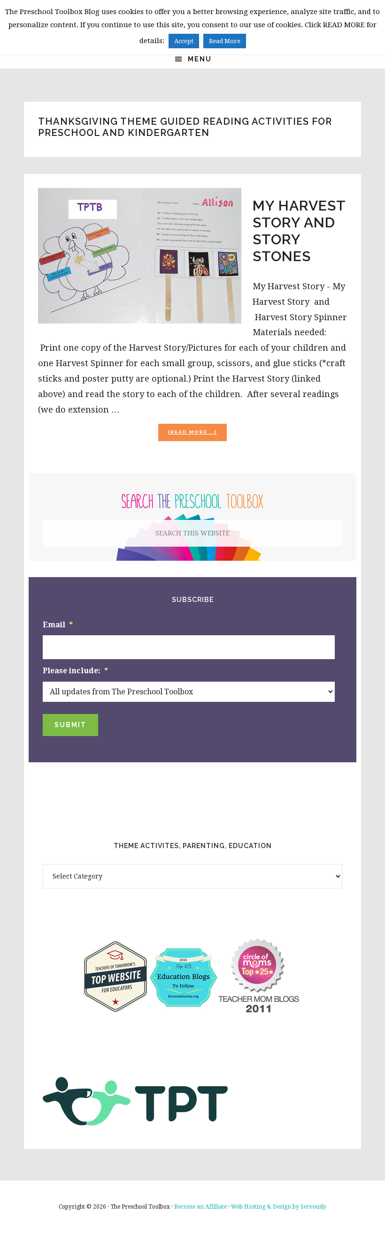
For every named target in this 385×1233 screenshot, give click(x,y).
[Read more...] (197, 435)
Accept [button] (183, 41)
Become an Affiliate (200, 1206)
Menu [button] (200, 59)
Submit (70, 725)
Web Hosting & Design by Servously (278, 1206)
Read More (224, 41)
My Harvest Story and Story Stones (299, 230)
